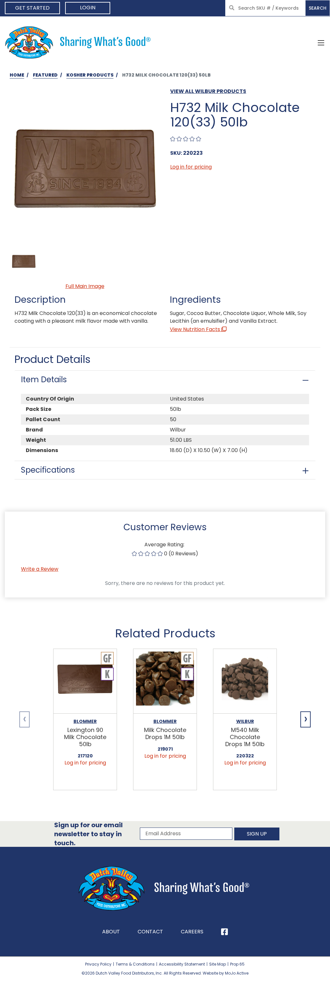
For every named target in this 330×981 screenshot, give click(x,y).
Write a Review (39, 569)
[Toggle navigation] (321, 42)
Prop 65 (237, 964)
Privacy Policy (98, 964)
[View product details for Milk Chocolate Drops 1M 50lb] (165, 681)
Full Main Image (84, 286)
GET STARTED (32, 8)
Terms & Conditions (135, 964)
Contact (150, 931)
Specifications (48, 470)
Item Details (44, 379)
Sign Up (257, 834)
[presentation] (24, 719)
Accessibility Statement (182, 964)
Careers (192, 931)
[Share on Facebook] (224, 931)
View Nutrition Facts (195, 329)
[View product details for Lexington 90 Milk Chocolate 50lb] (85, 681)
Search (317, 8)
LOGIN (87, 7)
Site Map (217, 964)
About (111, 931)
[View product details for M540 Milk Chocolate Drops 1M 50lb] (245, 681)
